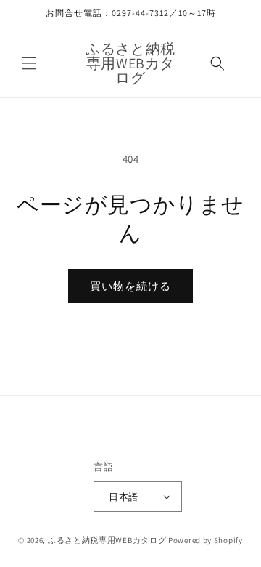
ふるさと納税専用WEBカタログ (107, 540)
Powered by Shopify (205, 540)
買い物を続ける (130, 286)
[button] (29, 63)
